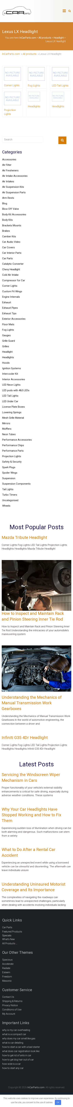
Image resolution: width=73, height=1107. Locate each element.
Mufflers (6, 428)
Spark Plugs (8, 467)
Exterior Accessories (13, 318)
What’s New (8, 939)
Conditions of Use (11, 1009)
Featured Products (12, 931)
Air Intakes (8, 181)
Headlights (8, 357)
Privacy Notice (10, 1005)
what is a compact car (14, 1034)
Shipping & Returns (12, 1001)
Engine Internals (11, 296)
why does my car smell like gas (18, 1038)
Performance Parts (13, 450)
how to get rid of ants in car (16, 1055)
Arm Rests (8, 197)
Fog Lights (8, 329)
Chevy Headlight (11, 269)
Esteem (6, 972)
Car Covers (8, 247)
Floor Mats (8, 324)
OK (58, 1102)
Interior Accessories (13, 379)
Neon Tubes (9, 434)
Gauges (6, 335)
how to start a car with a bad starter (21, 1047)
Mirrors (6, 423)
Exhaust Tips (9, 313)
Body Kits (7, 219)
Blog (4, 203)
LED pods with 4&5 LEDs (15, 390)
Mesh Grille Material (13, 417)
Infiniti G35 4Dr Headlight (25, 737)
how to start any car (13, 1068)
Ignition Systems (11, 368)
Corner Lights (9, 285)
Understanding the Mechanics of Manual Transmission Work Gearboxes (32, 703)
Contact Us (8, 997)
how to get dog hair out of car (18, 1059)
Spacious (7, 959)
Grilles (5, 346)
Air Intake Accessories (15, 175)
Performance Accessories (17, 439)
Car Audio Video (11, 241)
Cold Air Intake (10, 274)
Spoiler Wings (9, 472)
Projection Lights (11, 456)
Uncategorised (10, 500)
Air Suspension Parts (14, 192)
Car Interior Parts (11, 252)
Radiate (6, 968)
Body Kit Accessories (14, 214)
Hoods (6, 362)
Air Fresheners (10, 170)
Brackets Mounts (11, 225)
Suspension (8, 478)
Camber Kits (9, 236)
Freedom (7, 976)
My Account (8, 1013)
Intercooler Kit (10, 373)
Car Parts (7, 258)
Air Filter (6, 164)
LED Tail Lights (10, 395)
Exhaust (6, 302)
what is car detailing (12, 1042)
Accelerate (7, 964)
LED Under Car (10, 401)
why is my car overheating (16, 1030)
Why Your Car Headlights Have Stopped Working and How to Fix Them (31, 815)
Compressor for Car (13, 280)
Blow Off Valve (10, 208)
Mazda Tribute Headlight (24, 537)
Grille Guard (8, 340)
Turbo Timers (9, 494)
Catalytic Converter (13, 263)
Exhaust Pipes (10, 307)
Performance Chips (13, 445)
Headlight (7, 351)
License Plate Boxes (13, 406)
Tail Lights (7, 489)
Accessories (9, 159)
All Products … (9, 943)
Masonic (7, 980)
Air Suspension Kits (13, 186)
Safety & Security (12, 461)
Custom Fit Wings (12, 291)
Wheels (6, 505)
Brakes (6, 230)
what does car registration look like (20, 1051)
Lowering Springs (11, 412)
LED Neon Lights (11, 384)
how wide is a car (11, 1064)
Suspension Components (16, 483)
